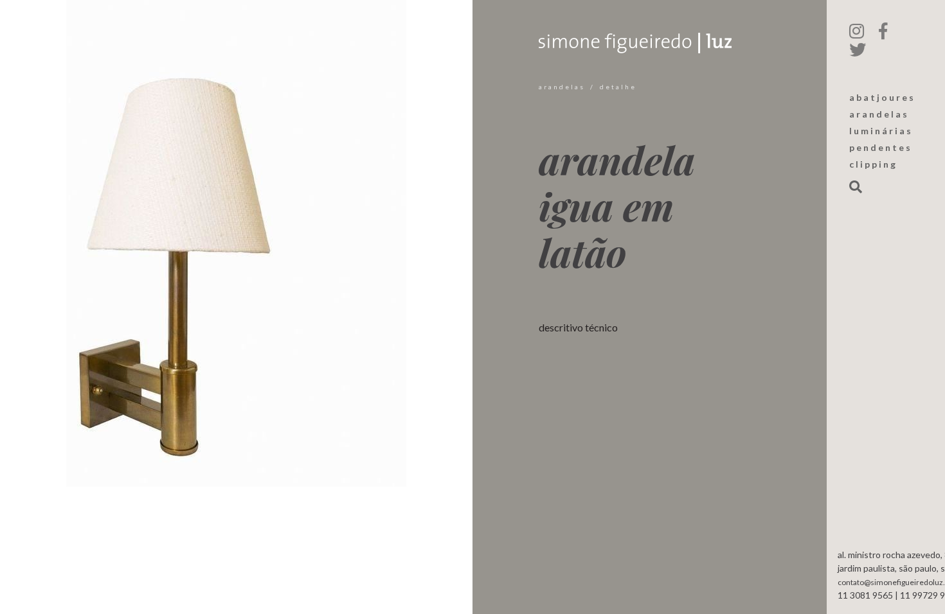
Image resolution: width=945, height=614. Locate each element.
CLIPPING (873, 164)
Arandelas (562, 87)
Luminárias (881, 130)
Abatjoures (882, 97)
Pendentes (880, 147)
